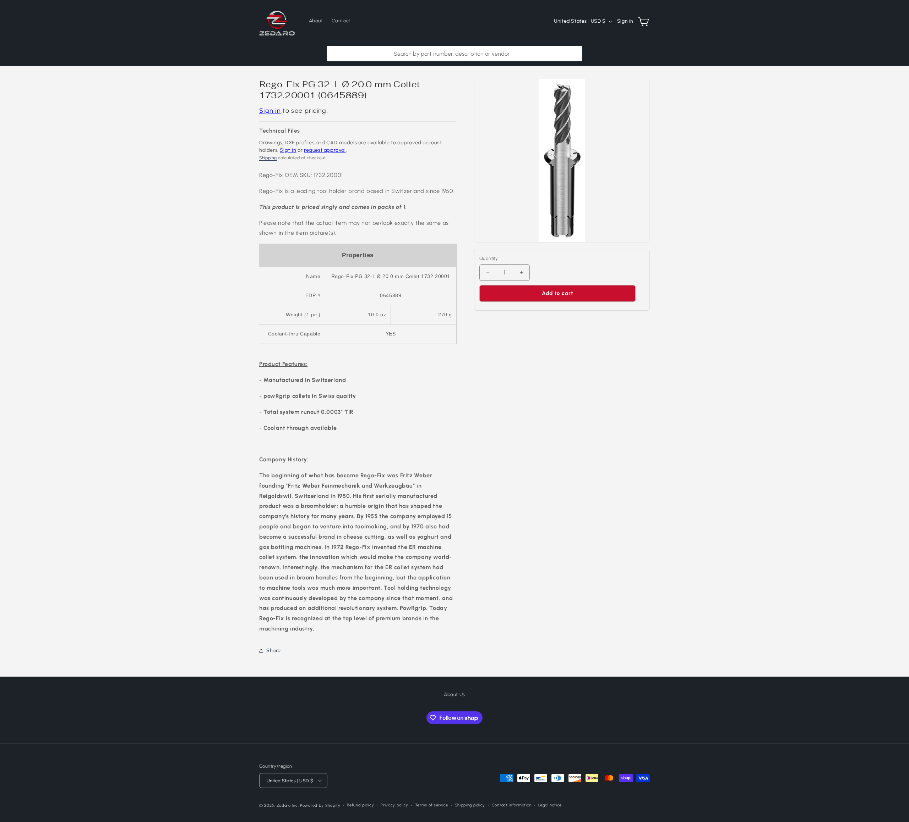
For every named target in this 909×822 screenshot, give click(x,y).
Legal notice (550, 805)
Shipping (268, 157)
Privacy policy (394, 805)
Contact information (512, 805)
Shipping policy (470, 805)
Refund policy (360, 805)
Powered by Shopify (320, 805)
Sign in (625, 21)
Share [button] (273, 651)
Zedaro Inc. (288, 805)
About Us (454, 695)
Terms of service (431, 805)
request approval (325, 150)
